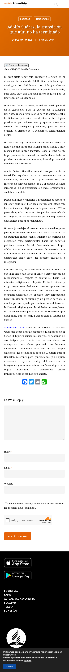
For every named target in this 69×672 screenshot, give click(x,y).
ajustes (27, 660)
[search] (56, 4)
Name (8, 451)
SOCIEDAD (10, 603)
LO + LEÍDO (10, 610)
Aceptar (9, 666)
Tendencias (42, 18)
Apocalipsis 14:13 (14, 327)
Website (8, 483)
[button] (63, 4)
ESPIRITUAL (11, 591)
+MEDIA (8, 607)
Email (8, 467)
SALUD (8, 594)
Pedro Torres (23, 39)
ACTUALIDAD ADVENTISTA (19, 598)
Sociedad (25, 18)
